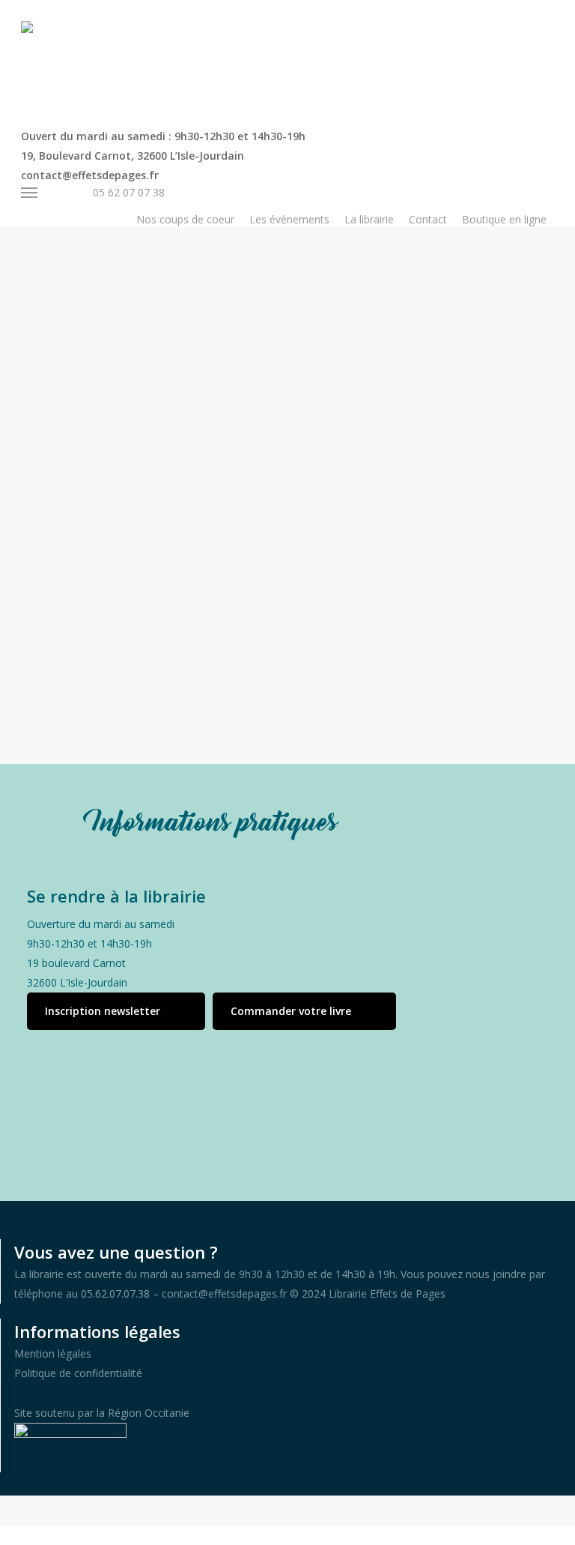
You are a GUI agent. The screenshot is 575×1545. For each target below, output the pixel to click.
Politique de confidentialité (78, 1373)
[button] (116, 1011)
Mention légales (52, 1353)
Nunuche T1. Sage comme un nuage (265, 584)
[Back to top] (287, 1535)
